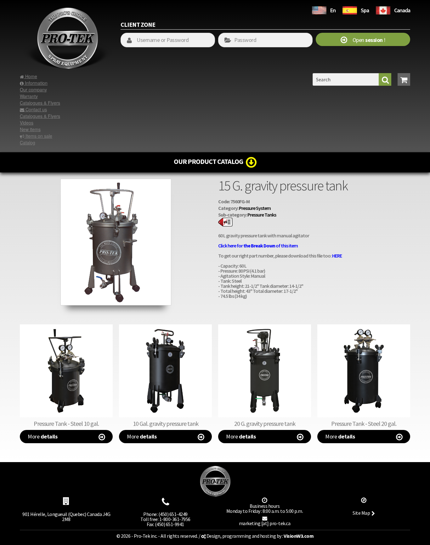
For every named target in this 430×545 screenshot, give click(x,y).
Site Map (361, 513)
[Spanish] (349, 9)
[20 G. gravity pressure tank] (264, 370)
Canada (402, 10)
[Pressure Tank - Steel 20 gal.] (363, 370)
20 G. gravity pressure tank (264, 423)
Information (36, 83)
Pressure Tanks (261, 215)
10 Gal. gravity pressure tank (165, 423)
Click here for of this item (258, 245)
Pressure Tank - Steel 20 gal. (363, 423)
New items (30, 129)
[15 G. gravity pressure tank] (115, 182)
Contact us (35, 109)
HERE (337, 255)
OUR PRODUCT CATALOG (210, 161)
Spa (365, 10)
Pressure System (255, 208)
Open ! (366, 39)
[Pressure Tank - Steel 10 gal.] (66, 370)
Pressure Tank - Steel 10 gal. (66, 423)
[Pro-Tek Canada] (383, 9)
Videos (26, 122)
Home (30, 76)
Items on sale (38, 136)
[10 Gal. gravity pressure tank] (165, 370)
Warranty (29, 96)
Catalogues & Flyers (40, 103)
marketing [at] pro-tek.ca (265, 523)
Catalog (27, 142)
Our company (33, 89)
